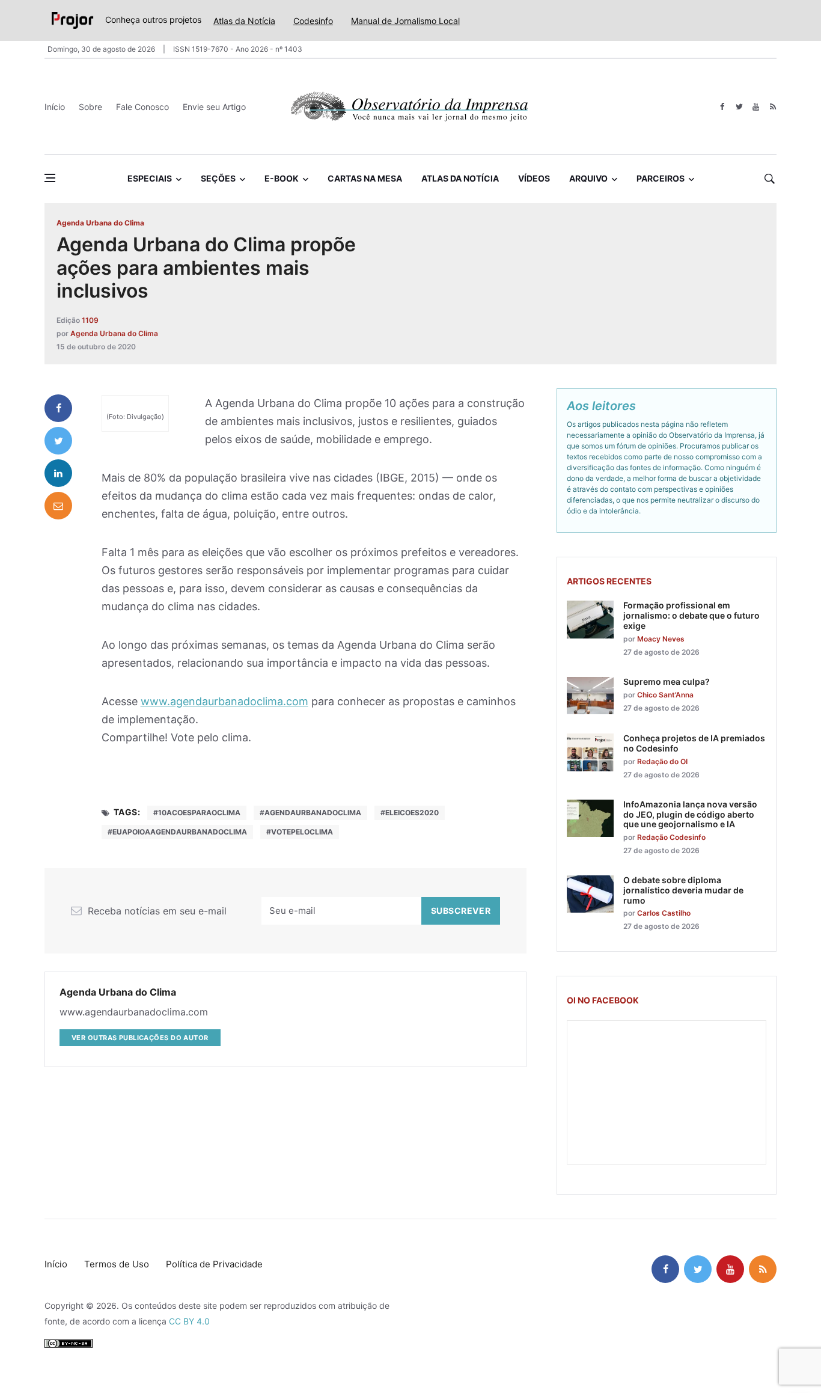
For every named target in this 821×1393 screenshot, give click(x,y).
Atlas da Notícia (244, 21)
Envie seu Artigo (214, 107)
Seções (218, 178)
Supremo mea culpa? (666, 681)
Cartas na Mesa (365, 178)
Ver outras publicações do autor (140, 1037)
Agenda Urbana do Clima (100, 222)
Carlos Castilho (664, 912)
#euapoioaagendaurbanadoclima (177, 831)
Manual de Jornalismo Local (405, 21)
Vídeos (534, 178)
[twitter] (739, 107)
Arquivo (588, 178)
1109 (90, 320)
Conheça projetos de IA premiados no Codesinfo (694, 743)
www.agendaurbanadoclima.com (224, 701)
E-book (281, 178)
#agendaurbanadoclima (310, 812)
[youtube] (756, 107)
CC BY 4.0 (189, 1321)
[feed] (773, 107)
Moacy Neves (661, 638)
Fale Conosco (142, 107)
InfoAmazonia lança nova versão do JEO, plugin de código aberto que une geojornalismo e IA (690, 814)
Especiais (149, 178)
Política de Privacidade (214, 1264)
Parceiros (660, 178)
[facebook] (722, 107)
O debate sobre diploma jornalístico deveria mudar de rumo (683, 890)
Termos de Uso (116, 1264)
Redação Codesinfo (671, 837)
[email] (58, 505)
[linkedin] (58, 473)
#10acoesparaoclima (196, 812)
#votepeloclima (299, 831)
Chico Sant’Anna (665, 694)
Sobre (90, 107)
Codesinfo (313, 21)
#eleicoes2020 (409, 812)
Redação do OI (662, 761)
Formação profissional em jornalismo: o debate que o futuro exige (691, 615)
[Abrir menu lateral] (49, 178)
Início (54, 107)
